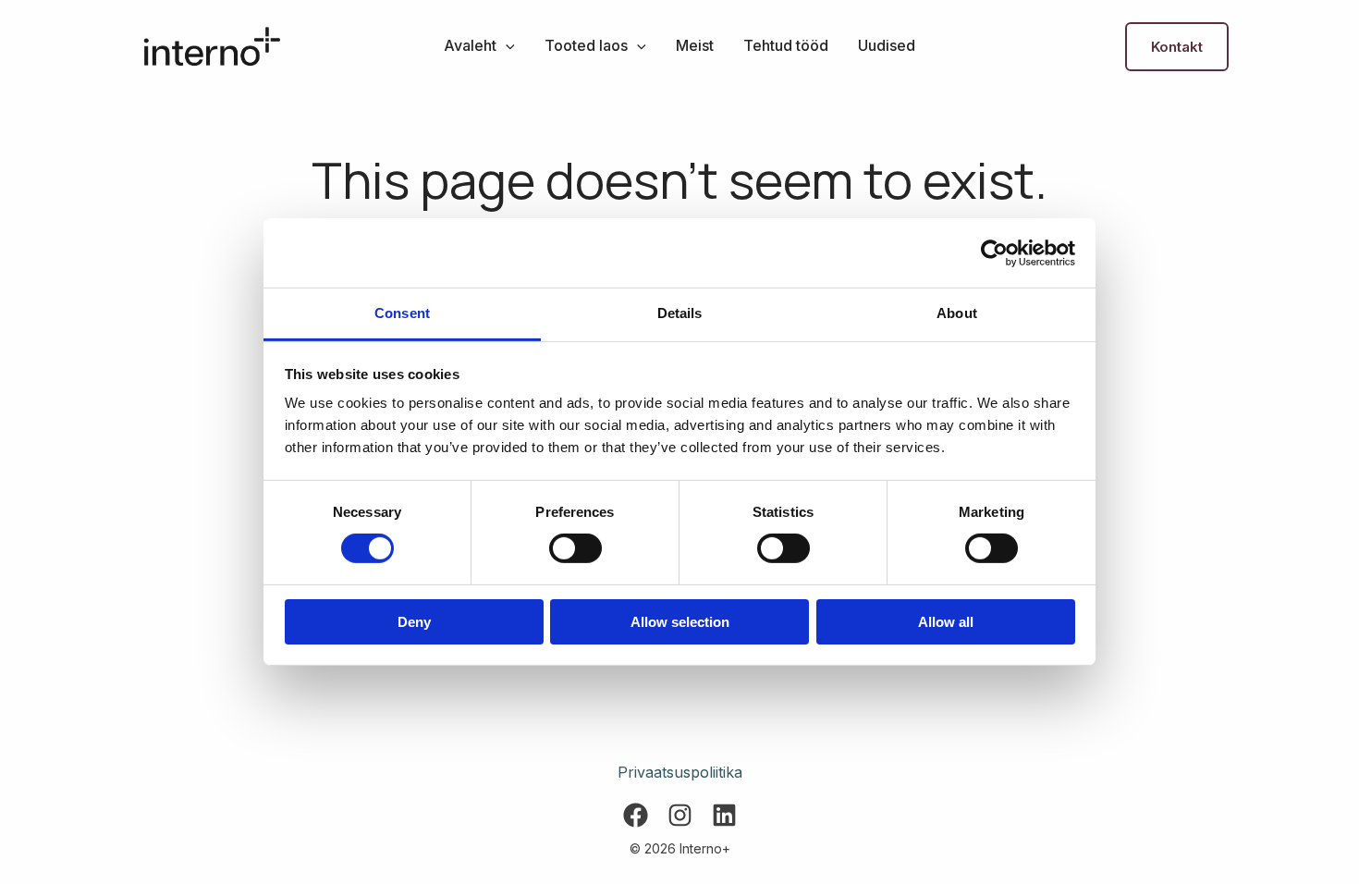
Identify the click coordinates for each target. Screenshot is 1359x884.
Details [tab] (680, 313)
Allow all (945, 622)
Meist (695, 45)
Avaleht (470, 45)
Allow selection (680, 622)
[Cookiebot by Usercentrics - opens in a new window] (994, 252)
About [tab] (957, 313)
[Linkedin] (724, 815)
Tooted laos (586, 45)
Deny (414, 622)
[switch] (575, 548)
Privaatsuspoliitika (680, 772)
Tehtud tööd (785, 45)
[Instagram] (679, 815)
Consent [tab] (402, 313)
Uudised (886, 45)
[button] (505, 45)
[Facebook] (635, 815)
